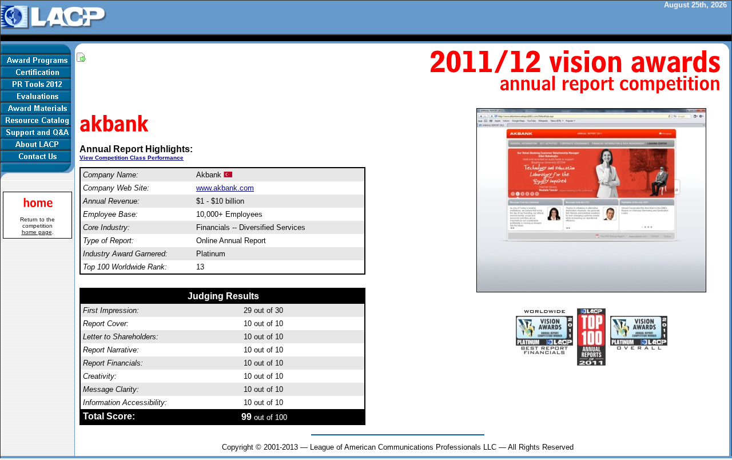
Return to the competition (37, 225)
